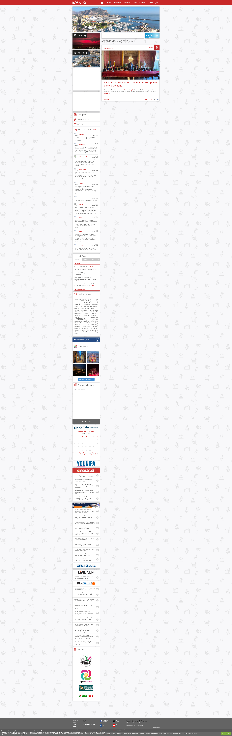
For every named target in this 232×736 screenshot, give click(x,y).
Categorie (108, 3)
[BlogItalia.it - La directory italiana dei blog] (86, 695)
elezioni (94, 308)
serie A (86, 325)
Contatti (150, 3)
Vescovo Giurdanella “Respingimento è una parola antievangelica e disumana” (84, 522)
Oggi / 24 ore (95, 259)
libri (86, 314)
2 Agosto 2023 (108, 48)
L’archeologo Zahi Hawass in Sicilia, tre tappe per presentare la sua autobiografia (84, 539)
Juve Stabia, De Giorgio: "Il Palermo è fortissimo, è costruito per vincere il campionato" (83, 486)
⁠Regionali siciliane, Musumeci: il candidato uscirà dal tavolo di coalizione (82, 643)
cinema (77, 303)
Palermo (121, 90)
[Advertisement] (116, 19)
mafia (95, 313)
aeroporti (77, 299)
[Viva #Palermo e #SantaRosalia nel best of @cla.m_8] (93, 370)
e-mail (148, 724)
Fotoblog (81, 35)
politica (87, 321)
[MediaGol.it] (86, 470)
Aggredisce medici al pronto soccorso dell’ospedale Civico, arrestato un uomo (84, 600)
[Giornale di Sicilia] (86, 404)
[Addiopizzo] (86, 688)
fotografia (84, 310)
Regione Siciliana (86, 323)
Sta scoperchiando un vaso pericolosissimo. (86, 200)
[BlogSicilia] (86, 583)
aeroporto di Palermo (90, 299)
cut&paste (157, 727)
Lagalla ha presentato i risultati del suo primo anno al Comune (130, 84)
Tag (151, 99)
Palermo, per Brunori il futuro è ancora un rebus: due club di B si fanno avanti (84, 475)
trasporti (86, 328)
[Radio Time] (86, 660)
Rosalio (151, 48)
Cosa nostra (87, 306)
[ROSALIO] (79, 2)
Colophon (127, 3)
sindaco (77, 326)
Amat (76, 301)
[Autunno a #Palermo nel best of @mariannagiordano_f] (79, 370)
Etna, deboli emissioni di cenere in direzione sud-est (83, 545)
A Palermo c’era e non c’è (83, 266)
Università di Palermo (82, 332)
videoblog (141, 725)
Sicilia (94, 324)
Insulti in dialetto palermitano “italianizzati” (83, 273)
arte (82, 301)
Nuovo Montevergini (86, 317)
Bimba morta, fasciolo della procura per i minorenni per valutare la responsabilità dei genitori (83, 630)
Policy (134, 3)
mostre (86, 315)
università (94, 328)
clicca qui (120, 733)
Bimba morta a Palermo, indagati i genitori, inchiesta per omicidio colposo (83, 619)
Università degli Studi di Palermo (86, 330)
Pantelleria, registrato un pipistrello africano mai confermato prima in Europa (83, 607)
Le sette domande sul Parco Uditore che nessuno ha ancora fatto (85, 284)
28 (94, 454)
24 (78, 454)
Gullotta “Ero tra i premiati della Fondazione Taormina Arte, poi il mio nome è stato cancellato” (84, 511)
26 (86, 454)
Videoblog (82, 52)
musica (94, 315)
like (158, 99)
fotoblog (131, 725)
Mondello (78, 315)
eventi (77, 310)
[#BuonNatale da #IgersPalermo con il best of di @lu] (93, 357)
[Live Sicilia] (86, 572)
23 (74, 454)
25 (82, 454)
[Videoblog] (86, 58)
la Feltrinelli (85, 312)
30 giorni (77, 259)
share (154, 99)
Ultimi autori (118, 3)
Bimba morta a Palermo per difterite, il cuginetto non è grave (84, 549)
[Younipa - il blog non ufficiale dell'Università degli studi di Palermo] (86, 464)
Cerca (156, 2)
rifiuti (95, 323)
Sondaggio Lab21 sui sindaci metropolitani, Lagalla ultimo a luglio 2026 (85, 279)
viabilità (94, 332)
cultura (95, 306)
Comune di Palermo (86, 303)
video (76, 333)
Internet (77, 312)
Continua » (107, 93)
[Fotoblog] (86, 41)
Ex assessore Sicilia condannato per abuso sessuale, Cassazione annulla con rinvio (83, 594)
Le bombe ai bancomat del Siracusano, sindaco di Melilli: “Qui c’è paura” (84, 588)
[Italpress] (86, 505)
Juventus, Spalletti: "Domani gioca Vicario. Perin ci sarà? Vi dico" (83, 480)
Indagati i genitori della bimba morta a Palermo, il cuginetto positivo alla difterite (84, 517)
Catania (95, 301)
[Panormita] (86, 427)
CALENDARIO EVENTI (86, 431)
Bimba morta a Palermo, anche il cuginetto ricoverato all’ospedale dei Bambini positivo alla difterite (84, 636)
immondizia (93, 310)
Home (102, 2)
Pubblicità (142, 3)
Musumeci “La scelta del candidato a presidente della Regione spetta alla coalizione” (83, 533)
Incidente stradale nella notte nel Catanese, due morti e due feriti (82, 554)
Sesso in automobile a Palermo (85, 269)
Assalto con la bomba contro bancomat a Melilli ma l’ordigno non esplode (83, 613)
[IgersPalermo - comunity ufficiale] (86, 676)
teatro (95, 326)
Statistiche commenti (89, 724)
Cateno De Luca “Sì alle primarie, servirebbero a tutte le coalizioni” (83, 559)
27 (90, 454)
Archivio (81, 124)
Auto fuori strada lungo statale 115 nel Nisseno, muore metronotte (84, 527)
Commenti (145, 99)
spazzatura (86, 326)
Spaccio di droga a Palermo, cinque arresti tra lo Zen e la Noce (83, 624)
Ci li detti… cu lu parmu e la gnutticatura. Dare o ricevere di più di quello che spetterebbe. (84, 139)
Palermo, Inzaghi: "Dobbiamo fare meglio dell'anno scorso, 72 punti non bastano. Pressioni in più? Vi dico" (84, 498)
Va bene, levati (226, 733)
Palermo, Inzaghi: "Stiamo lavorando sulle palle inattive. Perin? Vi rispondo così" (84, 492)
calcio (88, 301)
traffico (77, 328)
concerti (87, 305)
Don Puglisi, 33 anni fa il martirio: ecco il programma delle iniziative (84, 577)
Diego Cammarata (82, 308)
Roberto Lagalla (128, 90)
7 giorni (86, 259)
